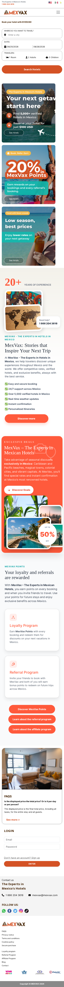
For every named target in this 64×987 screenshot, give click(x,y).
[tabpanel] (32, 47)
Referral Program (9, 955)
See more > (13, 819)
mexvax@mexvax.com (45, 895)
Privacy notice (8, 935)
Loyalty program (8, 951)
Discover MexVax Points (32, 709)
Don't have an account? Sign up (22, 857)
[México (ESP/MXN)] (56, 2)
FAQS (4, 931)
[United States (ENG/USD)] (50, 2)
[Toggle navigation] (58, 12)
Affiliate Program (9, 958)
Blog (4, 962)
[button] (32, 57)
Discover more (26, 418)
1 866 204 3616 (8, 4)
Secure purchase (9, 945)
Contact (5, 965)
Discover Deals (19, 490)
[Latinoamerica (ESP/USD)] (60, 2)
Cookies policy (8, 942)
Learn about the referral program (32, 719)
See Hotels (14, 133)
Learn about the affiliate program (32, 729)
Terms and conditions (10, 938)
